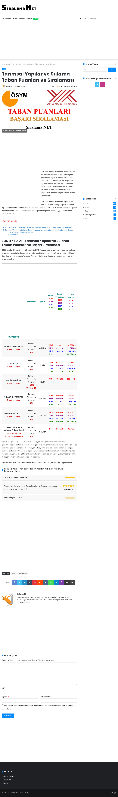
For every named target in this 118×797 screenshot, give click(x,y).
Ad (3, 688)
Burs (86, 211)
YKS (16, 19)
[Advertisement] (59, 41)
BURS (33, 19)
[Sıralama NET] (19, 7)
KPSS (23, 19)
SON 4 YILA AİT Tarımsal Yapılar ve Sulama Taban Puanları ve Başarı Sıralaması (37, 227)
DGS (86, 218)
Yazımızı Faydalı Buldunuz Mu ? (24, 232)
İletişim (5, 783)
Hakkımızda (7, 780)
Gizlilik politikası (8, 776)
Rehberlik (9, 86)
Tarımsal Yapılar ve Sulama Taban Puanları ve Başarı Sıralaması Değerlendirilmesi (39, 230)
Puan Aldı (14, 235)
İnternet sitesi (46, 697)
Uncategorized (90, 215)
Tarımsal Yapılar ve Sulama (19, 573)
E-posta (5, 697)
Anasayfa (7, 19)
